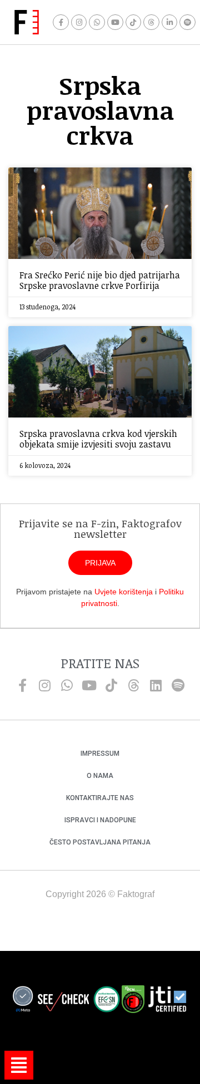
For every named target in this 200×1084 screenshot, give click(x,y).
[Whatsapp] (97, 22)
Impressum (100, 753)
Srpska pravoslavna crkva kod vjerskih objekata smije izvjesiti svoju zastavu (98, 439)
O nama (100, 776)
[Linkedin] (155, 685)
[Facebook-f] (61, 22)
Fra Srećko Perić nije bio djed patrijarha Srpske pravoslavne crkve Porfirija (99, 280)
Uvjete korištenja (123, 591)
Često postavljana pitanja (100, 842)
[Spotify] (187, 22)
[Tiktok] (134, 22)
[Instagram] (79, 22)
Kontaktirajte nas (100, 798)
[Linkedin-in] (170, 22)
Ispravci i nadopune (100, 820)
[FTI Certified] (167, 1000)
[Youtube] (115, 22)
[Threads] (151, 22)
